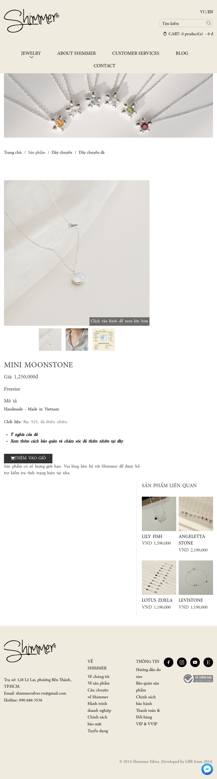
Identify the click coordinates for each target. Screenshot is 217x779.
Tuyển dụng (98, 731)
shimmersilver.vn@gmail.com (41, 693)
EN (210, 12)
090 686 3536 (30, 700)
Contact (104, 66)
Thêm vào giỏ (30, 458)
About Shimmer (76, 53)
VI (202, 12)
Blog (182, 53)
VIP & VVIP (146, 724)
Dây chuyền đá (92, 153)
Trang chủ (13, 153)
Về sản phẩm (99, 683)
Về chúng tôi (98, 677)
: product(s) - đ (191, 34)
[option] (77, 253)
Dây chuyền (62, 153)
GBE (189, 762)
